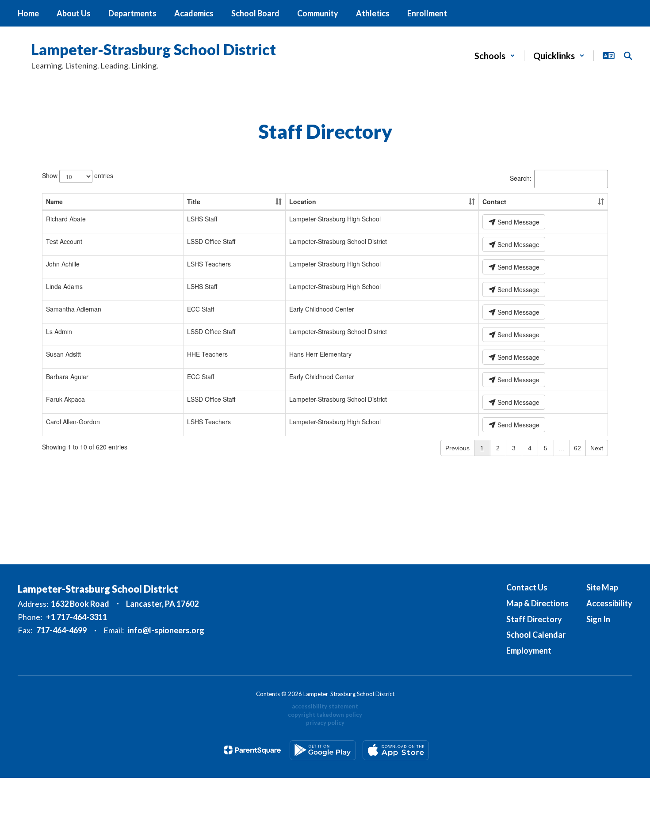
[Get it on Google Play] (323, 750)
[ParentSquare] (252, 750)
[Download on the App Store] (396, 750)
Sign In (598, 619)
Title (193, 201)
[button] (494, 55)
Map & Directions (537, 603)
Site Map (602, 587)
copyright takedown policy (325, 714)
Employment (528, 650)
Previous (457, 448)
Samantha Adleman (73, 308)
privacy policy (325, 722)
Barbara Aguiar (67, 376)
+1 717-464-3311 (76, 617)
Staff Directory (534, 619)
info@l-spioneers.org (166, 630)
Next (596, 448)
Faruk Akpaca (65, 399)
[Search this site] (627, 55)
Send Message (517, 221)
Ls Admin (59, 331)
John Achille (63, 263)
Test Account (64, 241)
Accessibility (609, 603)
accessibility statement (325, 706)
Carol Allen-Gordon (73, 421)
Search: (520, 178)
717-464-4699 (61, 630)
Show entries (77, 175)
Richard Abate (66, 218)
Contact (494, 201)
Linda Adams (64, 286)
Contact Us (526, 587)
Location (302, 201)
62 (577, 448)
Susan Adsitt (63, 354)
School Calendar (536, 634)
